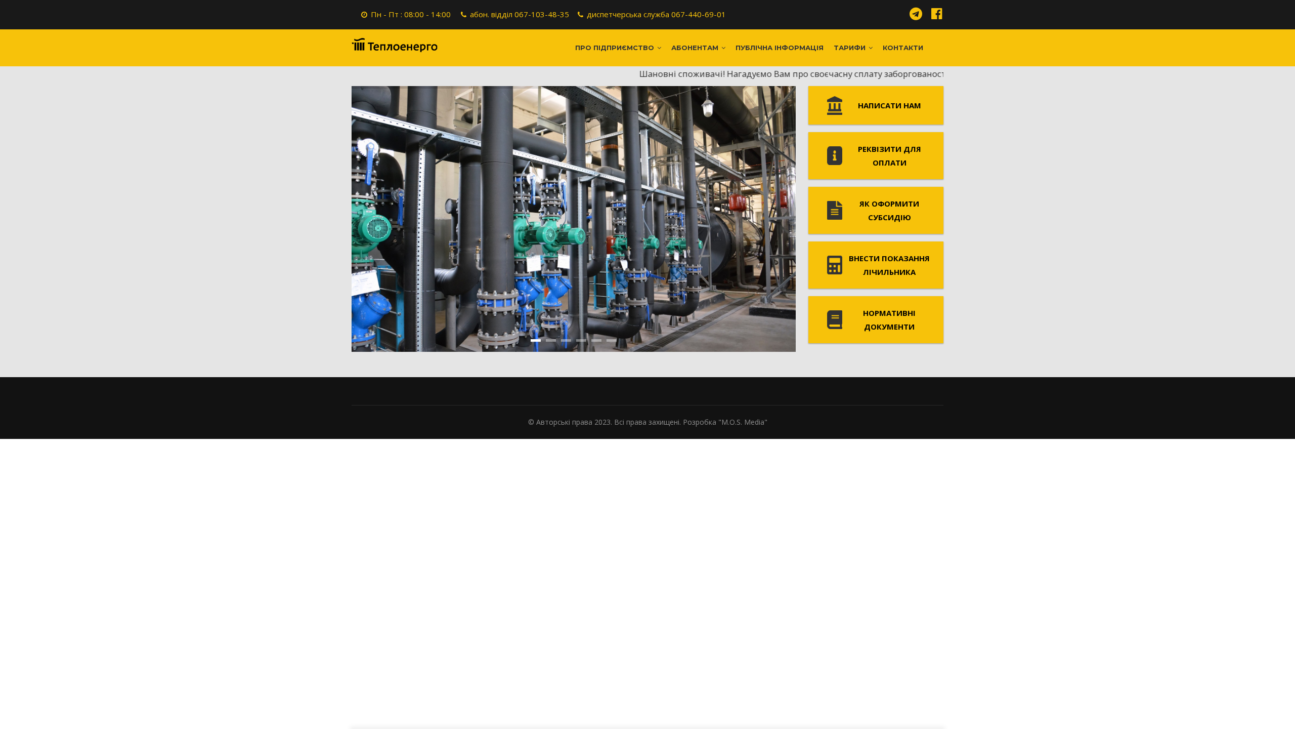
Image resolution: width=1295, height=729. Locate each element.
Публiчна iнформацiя (780, 48)
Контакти (903, 48)
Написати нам (889, 105)
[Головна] (395, 45)
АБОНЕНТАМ (695, 48)
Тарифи (851, 48)
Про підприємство (615, 48)
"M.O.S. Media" (742, 422)
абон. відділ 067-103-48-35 (519, 14)
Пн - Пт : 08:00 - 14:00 (411, 14)
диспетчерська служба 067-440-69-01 (656, 14)
